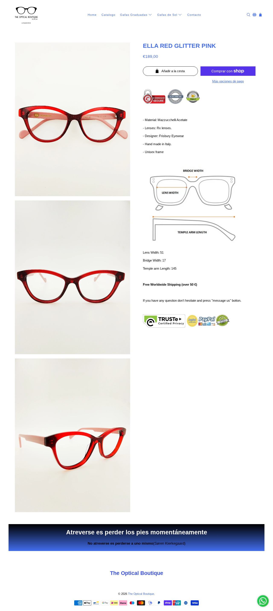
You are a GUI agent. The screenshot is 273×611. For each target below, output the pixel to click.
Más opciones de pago (228, 81)
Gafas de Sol (167, 14)
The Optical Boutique (141, 593)
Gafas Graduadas (133, 14)
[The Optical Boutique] (26, 14)
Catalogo (108, 14)
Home (92, 14)
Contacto (194, 14)
